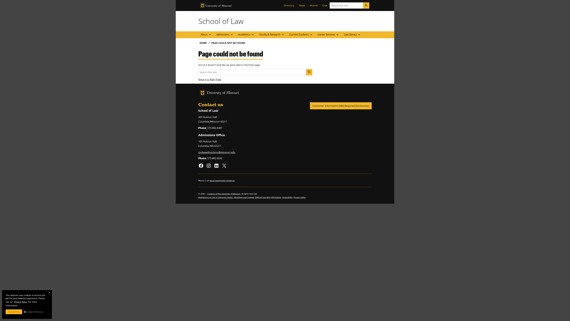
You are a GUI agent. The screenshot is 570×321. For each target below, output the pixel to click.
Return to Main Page (209, 79)
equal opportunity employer (222, 180)
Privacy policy (300, 197)
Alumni (314, 5)
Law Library (352, 34)
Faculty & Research (272, 34)
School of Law (220, 21)
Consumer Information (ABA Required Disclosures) (340, 105)
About (206, 34)
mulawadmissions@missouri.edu (216, 152)
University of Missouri (218, 6)
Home (203, 43)
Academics (246, 34)
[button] (33, 311)
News (302, 5)
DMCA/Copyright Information (268, 197)
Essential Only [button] (14, 312)
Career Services (328, 34)
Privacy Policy (20, 301)
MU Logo (202, 5)
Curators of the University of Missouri (223, 193)
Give (324, 5)
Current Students (301, 34)
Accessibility (287, 197)
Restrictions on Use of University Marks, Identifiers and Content (226, 197)
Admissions (224, 34)
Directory (289, 5)
